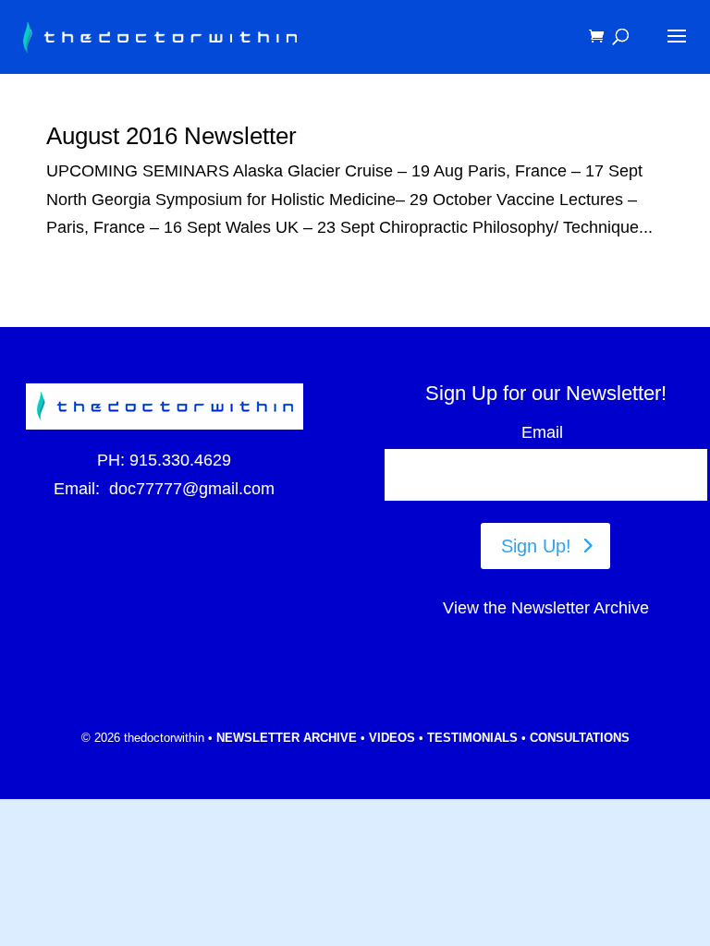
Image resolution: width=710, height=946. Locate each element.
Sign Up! (536, 546)
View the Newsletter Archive (546, 608)
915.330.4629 (180, 460)
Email (545, 432)
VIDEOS (392, 738)
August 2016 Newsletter (171, 136)
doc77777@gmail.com (192, 488)
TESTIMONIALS (472, 738)
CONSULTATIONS (580, 738)
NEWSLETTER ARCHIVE (286, 738)
